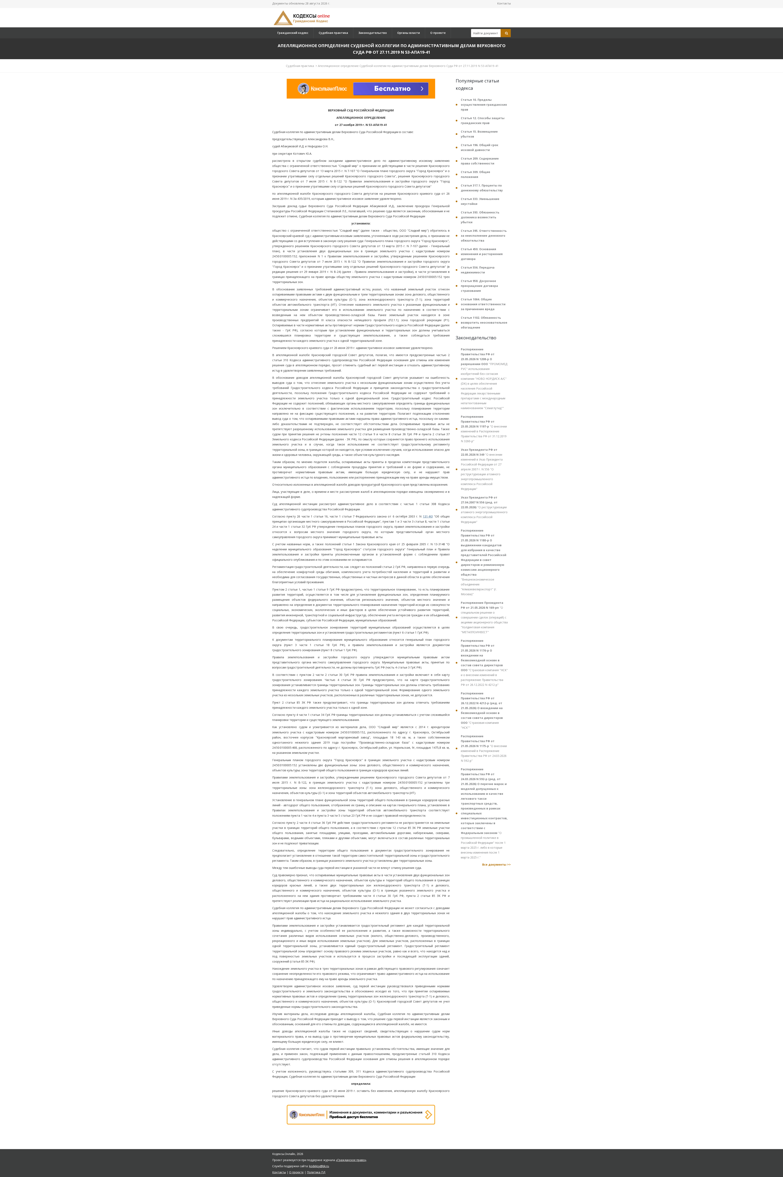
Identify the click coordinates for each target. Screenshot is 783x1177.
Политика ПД (316, 1172)
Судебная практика (333, 33)
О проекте (438, 33)
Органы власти (408, 33)
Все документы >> (496, 864)
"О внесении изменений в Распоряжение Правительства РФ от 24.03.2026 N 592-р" (484, 748)
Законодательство (372, 33)
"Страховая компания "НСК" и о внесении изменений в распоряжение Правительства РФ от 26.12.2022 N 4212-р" (484, 663)
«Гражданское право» (351, 1160)
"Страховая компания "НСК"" (482, 710)
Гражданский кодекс (292, 33)
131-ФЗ (428, 516)
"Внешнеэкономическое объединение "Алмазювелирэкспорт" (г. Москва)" (483, 562)
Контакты (504, 3)
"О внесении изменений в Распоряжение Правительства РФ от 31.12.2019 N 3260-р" (484, 429)
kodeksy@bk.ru (319, 1166)
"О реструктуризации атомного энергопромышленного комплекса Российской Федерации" (484, 509)
